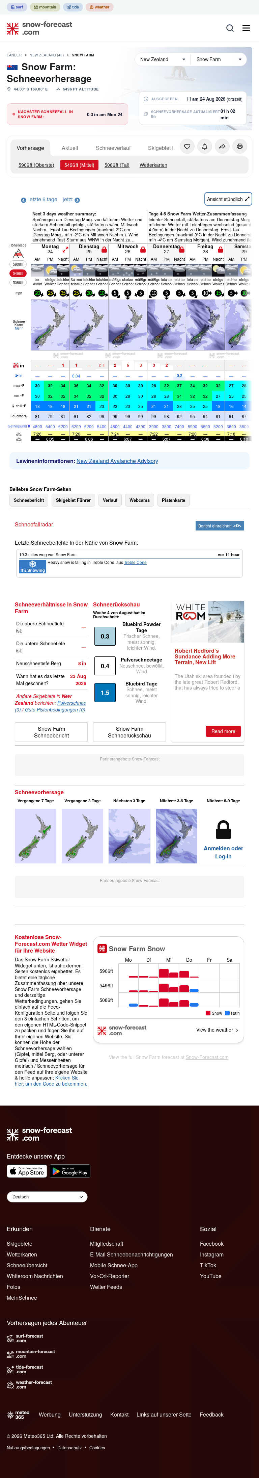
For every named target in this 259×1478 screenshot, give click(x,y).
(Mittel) (79, 164)
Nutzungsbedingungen (28, 1447)
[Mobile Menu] (246, 28)
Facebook (212, 1243)
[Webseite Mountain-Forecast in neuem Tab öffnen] (45, 7)
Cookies (97, 1447)
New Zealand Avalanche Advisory (117, 461)
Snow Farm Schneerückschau (129, 732)
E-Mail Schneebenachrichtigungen (131, 1254)
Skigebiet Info (164, 148)
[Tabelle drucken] (239, 146)
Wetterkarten (153, 164)
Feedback (212, 1414)
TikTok (208, 1265)
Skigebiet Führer (73, 500)
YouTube (211, 1276)
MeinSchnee (22, 1297)
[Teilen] (222, 146)
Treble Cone (135, 562)
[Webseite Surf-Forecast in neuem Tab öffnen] (17, 7)
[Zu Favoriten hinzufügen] (187, 146)
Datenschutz (69, 1447)
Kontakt (119, 1414)
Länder (14, 55)
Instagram (212, 1254)
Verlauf (110, 500)
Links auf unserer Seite (164, 1414)
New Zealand (47, 55)
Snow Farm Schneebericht (51, 732)
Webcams (140, 500)
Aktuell (70, 148)
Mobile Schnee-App (114, 1265)
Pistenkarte (173, 500)
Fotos (13, 1287)
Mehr (19, 328)
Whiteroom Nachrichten (35, 1276)
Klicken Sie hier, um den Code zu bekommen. (51, 1080)
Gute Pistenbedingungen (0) (55, 709)
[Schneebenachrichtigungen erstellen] (204, 146)
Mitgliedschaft (106, 1243)
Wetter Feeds (106, 1287)
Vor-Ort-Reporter (109, 1276)
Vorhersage (30, 148)
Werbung (50, 1414)
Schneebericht (29, 500)
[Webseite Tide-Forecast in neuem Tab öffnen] (73, 7)
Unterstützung (85, 1414)
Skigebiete (19, 1243)
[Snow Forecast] (37, 28)
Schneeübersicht (27, 1265)
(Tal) (117, 164)
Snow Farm (83, 55)
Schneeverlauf (113, 148)
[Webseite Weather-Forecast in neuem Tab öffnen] (100, 7)
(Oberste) (36, 164)
